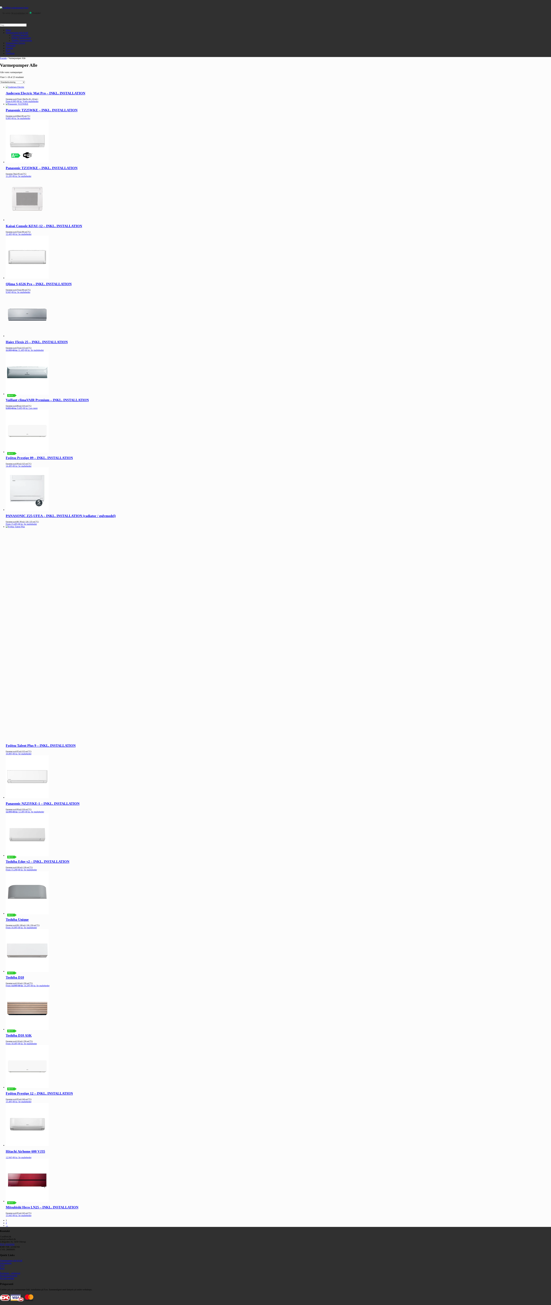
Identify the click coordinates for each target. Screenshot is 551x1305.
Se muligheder (23, 118)
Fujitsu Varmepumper (21, 38)
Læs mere (33, 408)
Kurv (8, 51)
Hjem (8, 30)
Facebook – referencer (10, 1273)
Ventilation (10, 45)
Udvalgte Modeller (20, 35)
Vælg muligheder (30, 101)
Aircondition (5, 1263)
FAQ (2, 1266)
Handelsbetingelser (8, 1276)
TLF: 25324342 (7, 1244)
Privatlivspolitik (7, 1278)
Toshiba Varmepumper (21, 40)
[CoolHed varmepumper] (14, 7)
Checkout (10, 53)
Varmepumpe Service (15, 43)
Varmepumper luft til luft (17, 32)
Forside (3, 58)
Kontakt (9, 48)
